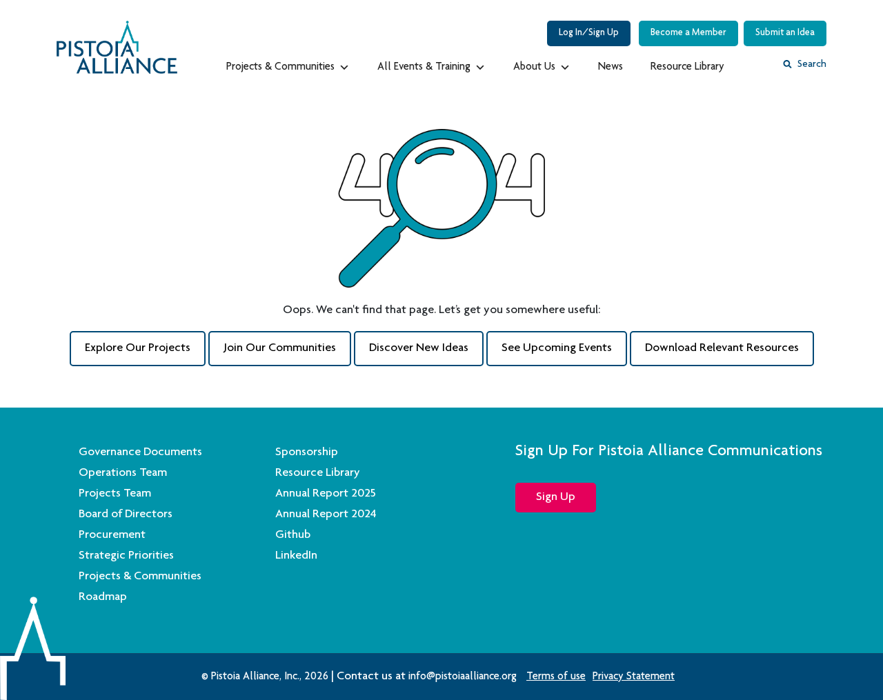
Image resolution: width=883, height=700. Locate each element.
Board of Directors (125, 514)
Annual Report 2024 (326, 514)
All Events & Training (423, 67)
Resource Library (687, 67)
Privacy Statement (634, 677)
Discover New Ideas (418, 348)
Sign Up (555, 497)
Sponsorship (306, 452)
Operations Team (123, 473)
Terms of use (556, 677)
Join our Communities (280, 348)
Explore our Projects (137, 348)
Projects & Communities (280, 67)
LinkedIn (296, 556)
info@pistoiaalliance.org (462, 677)
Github (292, 535)
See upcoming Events (557, 348)
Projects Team (115, 494)
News (610, 67)
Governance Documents (140, 452)
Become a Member (688, 33)
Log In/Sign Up (589, 33)
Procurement (112, 535)
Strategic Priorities (126, 556)
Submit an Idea (785, 33)
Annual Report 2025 (325, 494)
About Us (534, 67)
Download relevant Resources (722, 348)
